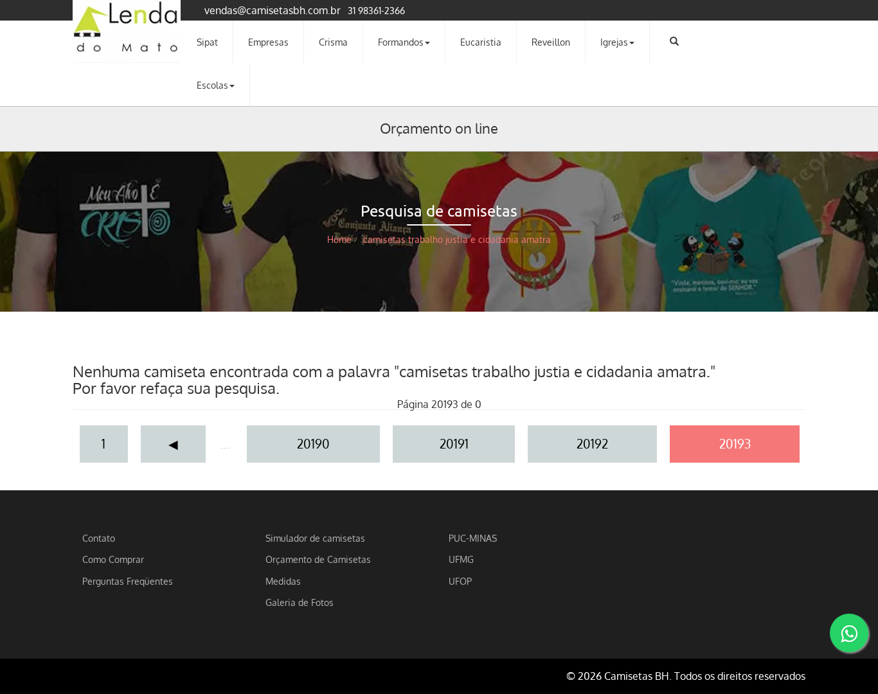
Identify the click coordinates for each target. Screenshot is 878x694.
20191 (454, 444)
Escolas (212, 85)
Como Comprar (113, 559)
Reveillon (551, 42)
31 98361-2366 (376, 10)
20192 (592, 444)
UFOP (460, 581)
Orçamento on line (439, 128)
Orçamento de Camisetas (318, 559)
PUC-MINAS (473, 538)
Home (339, 239)
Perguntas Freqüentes (127, 581)
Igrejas (614, 42)
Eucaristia (480, 42)
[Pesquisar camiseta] (674, 41)
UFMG (461, 559)
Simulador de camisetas (315, 538)
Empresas (268, 42)
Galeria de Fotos (299, 602)
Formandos (401, 42)
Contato (98, 538)
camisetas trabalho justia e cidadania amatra (457, 239)
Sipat (207, 42)
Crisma (333, 42)
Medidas (283, 581)
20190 (313, 444)
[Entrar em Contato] (849, 633)
